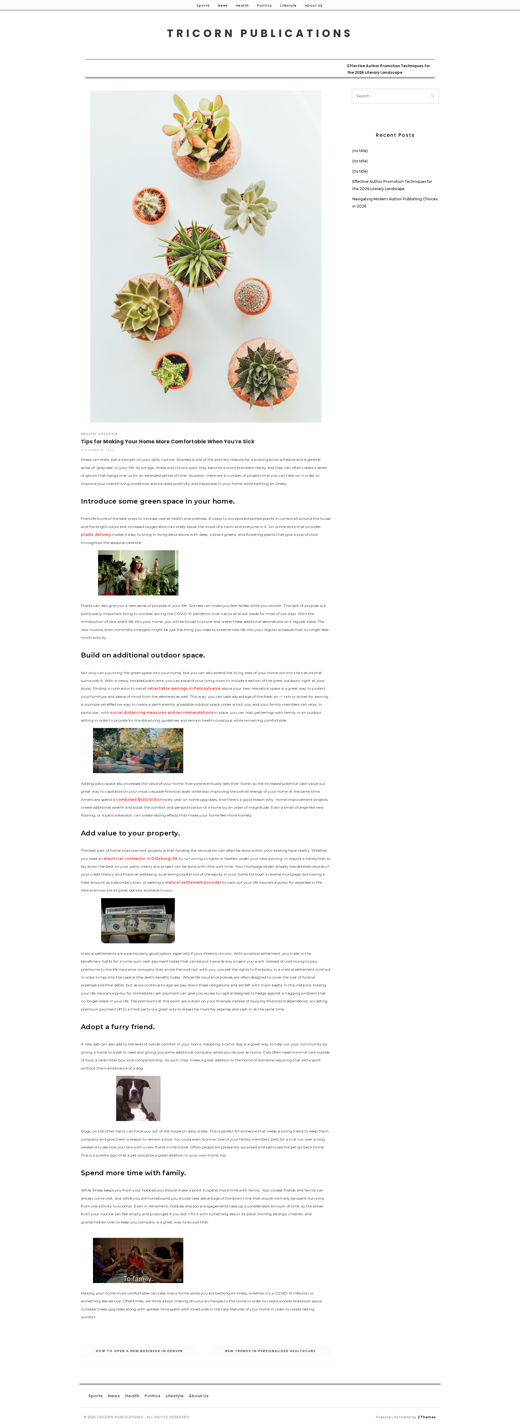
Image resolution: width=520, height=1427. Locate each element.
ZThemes (427, 1417)
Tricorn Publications (260, 33)
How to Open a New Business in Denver (139, 1351)
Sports (203, 5)
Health (242, 5)
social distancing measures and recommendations (161, 712)
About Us (314, 5)
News (223, 5)
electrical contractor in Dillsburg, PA (141, 858)
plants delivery (96, 534)
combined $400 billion (139, 799)
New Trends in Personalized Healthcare (270, 1351)
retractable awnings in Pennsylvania (184, 688)
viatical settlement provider (193, 882)
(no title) (360, 150)
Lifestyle (288, 5)
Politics (264, 5)
